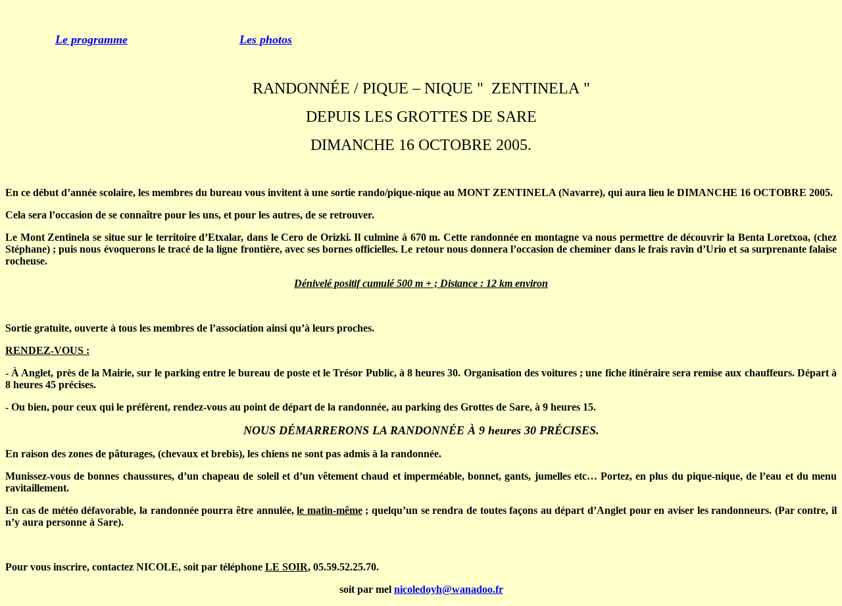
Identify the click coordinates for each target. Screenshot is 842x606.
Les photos (265, 39)
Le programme (91, 39)
